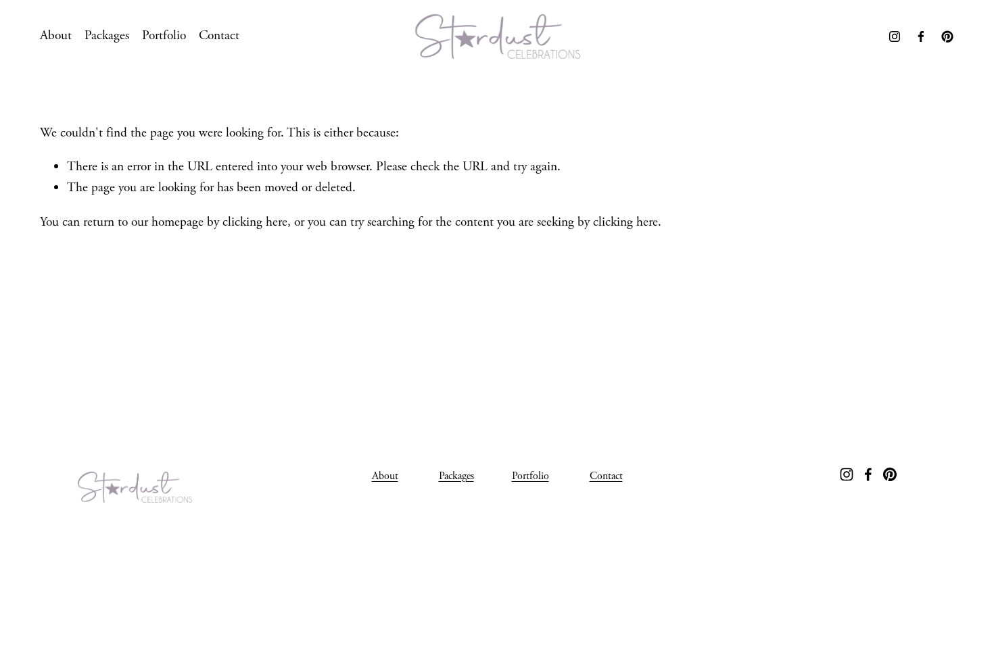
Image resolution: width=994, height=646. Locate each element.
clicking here (254, 222)
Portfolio (164, 35)
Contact (219, 35)
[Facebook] (921, 36)
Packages (107, 35)
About (56, 35)
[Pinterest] (947, 36)
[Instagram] (894, 36)
